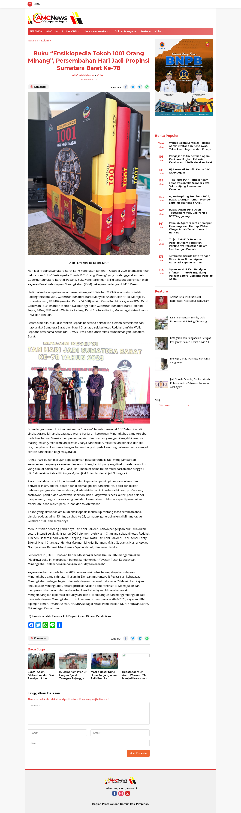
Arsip (158, 400)
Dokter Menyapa (125, 31)
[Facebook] (114, 794)
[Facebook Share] (125, 87)
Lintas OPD (69, 31)
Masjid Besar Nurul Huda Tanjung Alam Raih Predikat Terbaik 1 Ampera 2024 (104, 675)
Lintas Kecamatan (96, 31)
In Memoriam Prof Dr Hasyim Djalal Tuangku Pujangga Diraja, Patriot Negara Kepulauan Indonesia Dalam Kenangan (72, 675)
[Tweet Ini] (132, 87)
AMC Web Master (83, 75)
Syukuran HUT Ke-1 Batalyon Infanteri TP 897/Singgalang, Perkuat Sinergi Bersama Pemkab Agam (191, 274)
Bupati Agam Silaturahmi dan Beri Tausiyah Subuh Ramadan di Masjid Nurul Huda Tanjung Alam (41, 675)
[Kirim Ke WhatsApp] (147, 87)
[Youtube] (127, 794)
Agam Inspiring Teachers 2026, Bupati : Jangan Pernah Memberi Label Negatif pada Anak (190, 199)
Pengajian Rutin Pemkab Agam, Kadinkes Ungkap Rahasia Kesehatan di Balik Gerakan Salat (190, 159)
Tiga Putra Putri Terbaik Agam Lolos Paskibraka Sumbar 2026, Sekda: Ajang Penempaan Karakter (189, 184)
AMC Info (52, 31)
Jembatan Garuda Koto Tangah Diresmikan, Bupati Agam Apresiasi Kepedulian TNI (189, 259)
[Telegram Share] (140, 87)
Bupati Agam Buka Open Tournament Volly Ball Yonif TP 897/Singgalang (189, 213)
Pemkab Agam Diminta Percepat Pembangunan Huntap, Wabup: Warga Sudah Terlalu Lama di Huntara (190, 227)
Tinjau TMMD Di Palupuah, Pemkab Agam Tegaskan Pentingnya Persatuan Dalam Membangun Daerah (188, 244)
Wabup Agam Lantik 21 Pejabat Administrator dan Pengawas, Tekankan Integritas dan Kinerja (190, 146)
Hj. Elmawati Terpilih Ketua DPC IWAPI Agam (189, 171)
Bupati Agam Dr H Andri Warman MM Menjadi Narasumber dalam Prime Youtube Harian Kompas (135, 675)
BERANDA (35, 31)
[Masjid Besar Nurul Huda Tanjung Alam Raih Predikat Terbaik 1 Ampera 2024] (104, 661)
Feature (145, 31)
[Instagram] (121, 794)
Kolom (159, 31)
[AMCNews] (55, 17)
